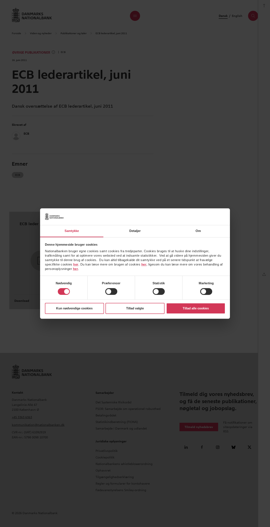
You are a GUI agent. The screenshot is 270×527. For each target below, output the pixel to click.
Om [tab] (198, 231)
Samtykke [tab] (72, 231)
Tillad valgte (135, 308)
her (75, 264)
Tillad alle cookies (196, 308)
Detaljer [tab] (135, 231)
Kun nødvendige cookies (74, 308)
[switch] (111, 291)
